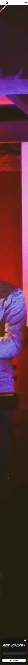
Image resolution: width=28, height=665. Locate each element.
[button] (24, 640)
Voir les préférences (14, 660)
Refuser (14, 656)
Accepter (14, 653)
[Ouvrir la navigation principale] (26, 2)
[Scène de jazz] (5, 2)
